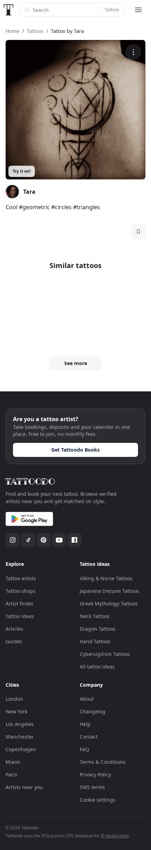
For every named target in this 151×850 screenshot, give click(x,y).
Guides (14, 641)
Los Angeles (20, 724)
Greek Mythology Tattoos (109, 603)
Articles (14, 628)
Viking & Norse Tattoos (106, 578)
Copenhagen (21, 749)
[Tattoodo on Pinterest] (44, 540)
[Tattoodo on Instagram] (13, 540)
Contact (89, 736)
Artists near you (24, 787)
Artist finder (20, 603)
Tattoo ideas (20, 616)
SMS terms (92, 787)
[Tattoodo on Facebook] (74, 540)
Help (85, 724)
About (87, 698)
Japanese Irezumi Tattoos (109, 591)
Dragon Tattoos (98, 628)
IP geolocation (115, 836)
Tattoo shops (20, 591)
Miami (13, 762)
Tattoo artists (21, 578)
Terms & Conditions (103, 762)
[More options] (133, 52)
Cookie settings (98, 799)
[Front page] (8, 10)
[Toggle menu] (138, 10)
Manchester (20, 736)
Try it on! (22, 171)
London (14, 698)
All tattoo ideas (97, 666)
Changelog (92, 711)
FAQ (84, 749)
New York (16, 711)
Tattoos (112, 10)
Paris (11, 774)
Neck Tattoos (95, 616)
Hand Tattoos (95, 641)
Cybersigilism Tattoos (105, 654)
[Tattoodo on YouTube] (59, 540)
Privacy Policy (95, 774)
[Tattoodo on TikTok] (28, 540)
